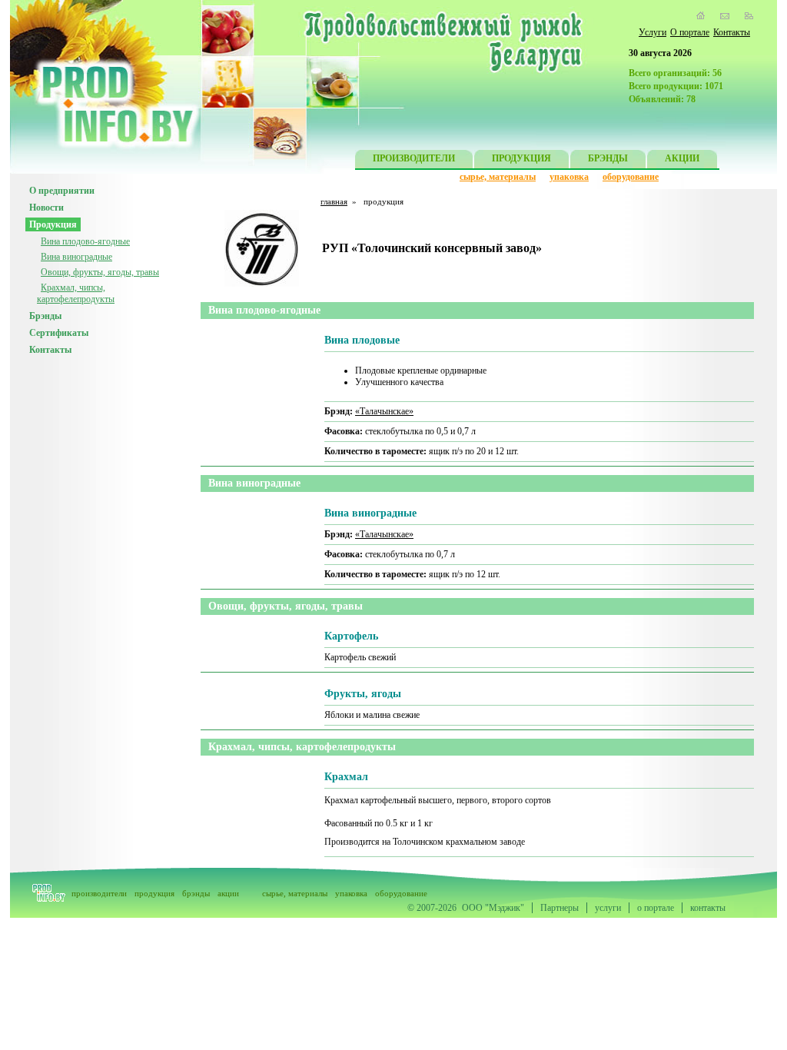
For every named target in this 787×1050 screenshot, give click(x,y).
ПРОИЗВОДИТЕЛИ (414, 158)
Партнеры (559, 907)
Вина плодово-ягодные (85, 241)
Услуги (652, 32)
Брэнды (45, 316)
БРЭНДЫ (608, 158)
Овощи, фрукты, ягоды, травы (100, 272)
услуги (608, 907)
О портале (689, 32)
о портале (655, 907)
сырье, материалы (498, 176)
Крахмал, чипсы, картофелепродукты (76, 293)
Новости (46, 207)
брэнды (196, 893)
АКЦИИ (682, 158)
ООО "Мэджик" (493, 907)
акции (228, 893)
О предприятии (62, 190)
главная (333, 201)
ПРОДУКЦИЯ (521, 158)
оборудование (631, 176)
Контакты (731, 32)
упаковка (569, 176)
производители (99, 893)
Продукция (53, 224)
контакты (708, 907)
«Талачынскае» (384, 411)
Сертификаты (58, 332)
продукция (154, 893)
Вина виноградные (76, 256)
